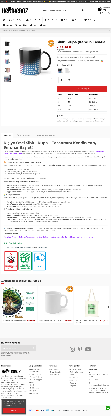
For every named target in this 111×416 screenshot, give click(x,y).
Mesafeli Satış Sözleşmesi (35, 370)
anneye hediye (62, 119)
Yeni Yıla (60, 237)
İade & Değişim (36, 380)
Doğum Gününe (49, 237)
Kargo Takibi (34, 393)
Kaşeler (73, 386)
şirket (100, 121)
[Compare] (19, 317)
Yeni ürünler (54, 369)
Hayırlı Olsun (69, 237)
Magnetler (74, 378)
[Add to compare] (69, 80)
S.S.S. (32, 385)
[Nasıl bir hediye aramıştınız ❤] (83, 10)
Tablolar (73, 383)
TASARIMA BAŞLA (82, 89)
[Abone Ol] (33, 348)
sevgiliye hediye (86, 119)
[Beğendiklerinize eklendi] (16, 317)
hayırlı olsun (78, 121)
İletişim (33, 391)
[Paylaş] (57, 116)
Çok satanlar (54, 375)
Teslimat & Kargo (36, 374)
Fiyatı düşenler (55, 372)
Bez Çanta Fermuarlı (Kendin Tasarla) (14, 321)
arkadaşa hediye (99, 119)
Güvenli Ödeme (36, 377)
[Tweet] (59, 116)
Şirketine (38, 237)
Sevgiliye (7, 237)
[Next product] (109, 30)
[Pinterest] (62, 116)
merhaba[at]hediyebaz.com (99, 385)
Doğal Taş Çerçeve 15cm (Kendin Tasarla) (48, 321)
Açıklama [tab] (7, 135)
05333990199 (96, 380)
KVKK (32, 382)
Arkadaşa (30, 237)
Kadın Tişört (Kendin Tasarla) (86, 320)
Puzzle (72, 375)
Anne (14, 237)
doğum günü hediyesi (65, 121)
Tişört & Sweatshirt (77, 372)
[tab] (45, 135)
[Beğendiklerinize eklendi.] (61, 80)
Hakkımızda (34, 388)
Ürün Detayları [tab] (23, 135)
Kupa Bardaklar (76, 369)
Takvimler (73, 380)
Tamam (14, 410)
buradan (34, 247)
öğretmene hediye (90, 121)
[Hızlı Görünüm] (22, 317)
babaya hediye (74, 119)
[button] (3, 307)
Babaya (22, 237)
